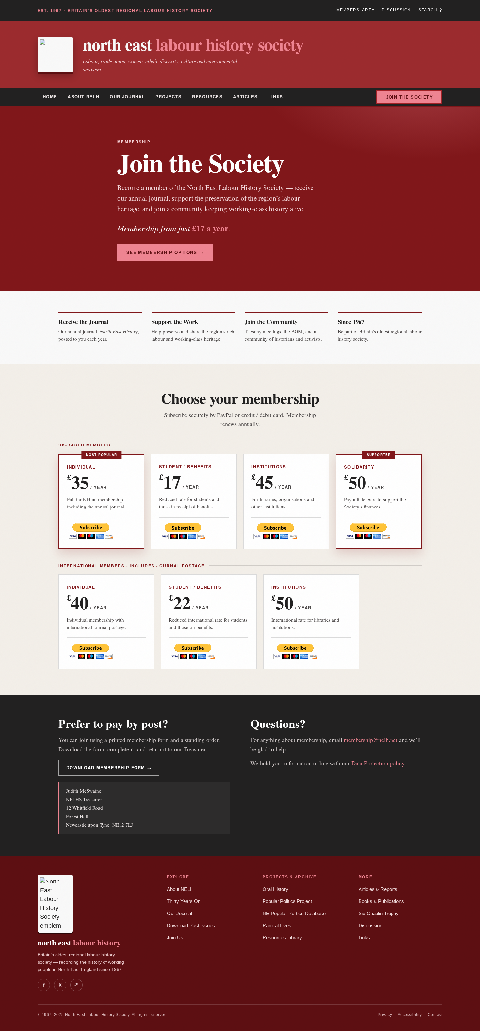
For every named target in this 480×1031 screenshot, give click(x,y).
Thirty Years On (183, 901)
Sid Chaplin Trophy (379, 913)
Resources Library (282, 937)
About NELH (83, 96)
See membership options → (164, 252)
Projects (168, 96)
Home (50, 96)
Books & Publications (381, 901)
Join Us (175, 937)
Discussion (396, 10)
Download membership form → (109, 768)
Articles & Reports (378, 889)
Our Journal (127, 96)
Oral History (275, 889)
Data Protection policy (377, 763)
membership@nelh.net (370, 739)
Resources (207, 96)
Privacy (385, 1014)
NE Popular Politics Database (294, 913)
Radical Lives (277, 925)
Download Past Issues (191, 925)
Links (275, 96)
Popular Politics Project (287, 901)
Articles (245, 96)
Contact (435, 1014)
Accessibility (410, 1014)
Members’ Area (355, 10)
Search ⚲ (430, 10)
